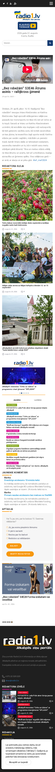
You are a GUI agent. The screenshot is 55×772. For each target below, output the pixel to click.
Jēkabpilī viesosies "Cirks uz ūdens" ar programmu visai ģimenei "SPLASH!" (22, 417)
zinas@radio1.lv (12, 680)
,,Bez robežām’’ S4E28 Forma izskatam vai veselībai (26, 598)
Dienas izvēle (12, 463)
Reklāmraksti (12, 413)
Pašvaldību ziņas (13, 422)
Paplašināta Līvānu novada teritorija (21, 434)
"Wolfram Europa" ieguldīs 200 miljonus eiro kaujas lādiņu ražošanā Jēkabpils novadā (27, 426)
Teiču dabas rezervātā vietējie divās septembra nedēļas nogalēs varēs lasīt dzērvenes (25, 224)
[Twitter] (4, 4)
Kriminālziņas (12, 437)
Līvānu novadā (12, 431)
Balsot (14, 546)
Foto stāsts (11, 405)
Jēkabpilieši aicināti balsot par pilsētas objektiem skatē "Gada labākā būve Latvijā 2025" (25, 349)
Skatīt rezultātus (20, 554)
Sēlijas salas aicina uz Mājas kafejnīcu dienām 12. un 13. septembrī (25, 286)
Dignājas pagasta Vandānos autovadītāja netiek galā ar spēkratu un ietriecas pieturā (26, 450)
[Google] (10, 4)
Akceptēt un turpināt (18, 762)
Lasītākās (38, 400)
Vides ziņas (11, 454)
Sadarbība (9, 738)
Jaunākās (17, 400)
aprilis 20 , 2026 (8, 604)
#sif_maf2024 (40, 160)
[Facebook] (7, 4)
